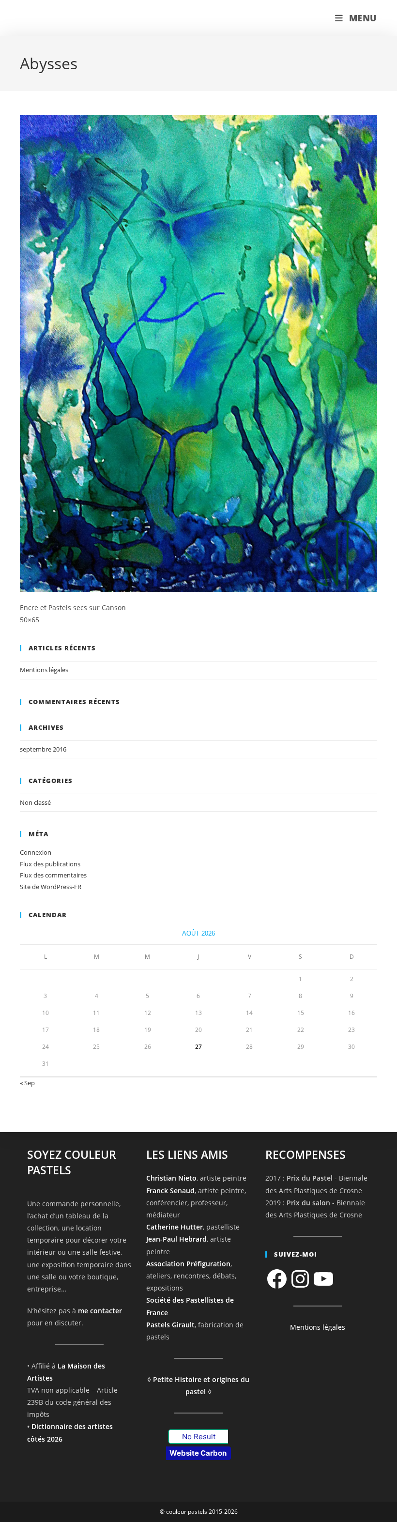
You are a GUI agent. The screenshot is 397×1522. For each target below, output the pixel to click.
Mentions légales (44, 669)
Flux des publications (50, 864)
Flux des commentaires (53, 875)
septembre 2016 (43, 749)
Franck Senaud (170, 1190)
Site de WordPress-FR (50, 886)
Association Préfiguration (188, 1263)
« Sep (27, 1082)
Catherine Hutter (174, 1226)
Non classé (35, 802)
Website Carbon (198, 1453)
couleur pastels (60, 18)
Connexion (35, 852)
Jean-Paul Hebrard (176, 1239)
